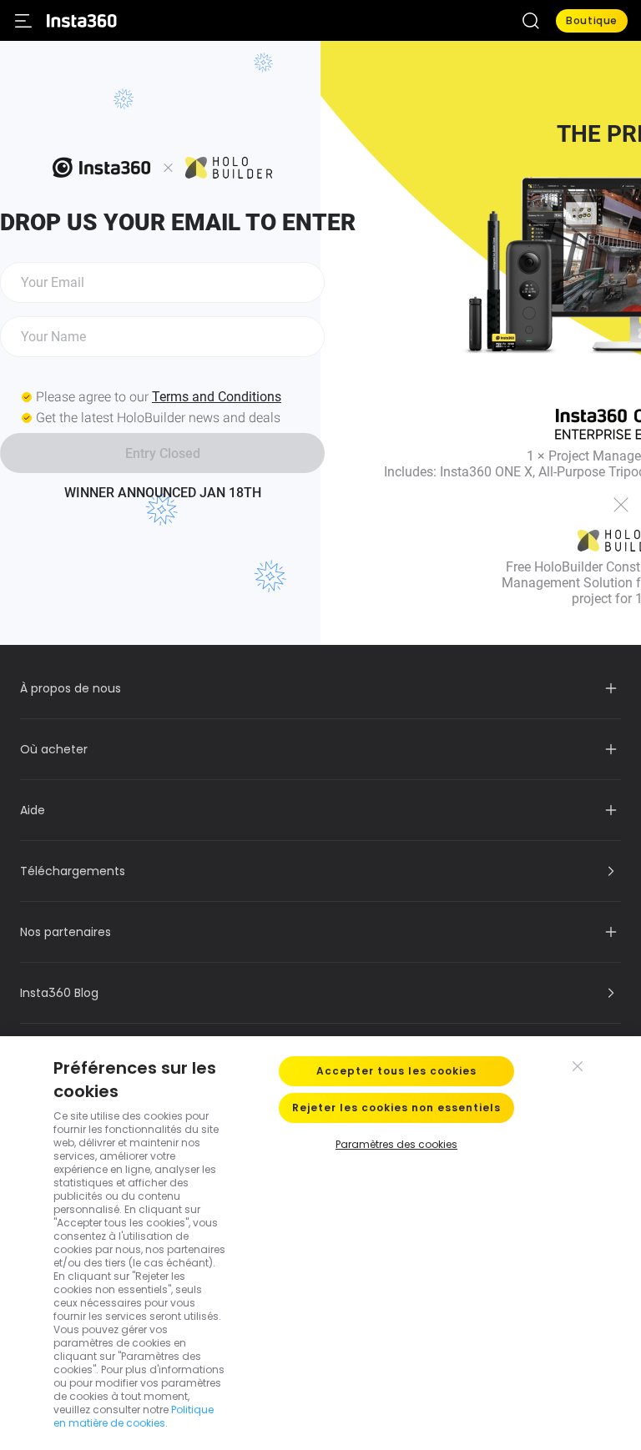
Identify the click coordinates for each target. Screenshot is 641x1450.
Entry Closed (162, 453)
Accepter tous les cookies (396, 1071)
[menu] (23, 21)
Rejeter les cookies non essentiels (396, 1107)
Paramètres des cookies (396, 1144)
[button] (531, 21)
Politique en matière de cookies (133, 1416)
